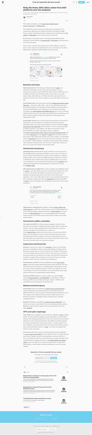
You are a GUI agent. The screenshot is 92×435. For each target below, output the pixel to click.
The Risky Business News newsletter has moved (37, 398)
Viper (46, 327)
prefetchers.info (58, 192)
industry (29, 232)
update (58, 88)
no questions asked (45, 40)
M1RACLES (50, 179)
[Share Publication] (76, 2)
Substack (40, 432)
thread (26, 181)
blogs (33, 232)
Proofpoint (31, 26)
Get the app (52, 429)
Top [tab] (24, 372)
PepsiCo (28, 133)
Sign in (88, 2)
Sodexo (50, 135)
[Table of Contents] (1, 217)
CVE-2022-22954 (44, 278)
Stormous (49, 247)
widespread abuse (35, 213)
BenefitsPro (32, 139)
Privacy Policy (55, 362)
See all (25, 407)
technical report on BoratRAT (53, 302)
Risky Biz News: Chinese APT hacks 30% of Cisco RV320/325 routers (37, 387)
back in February (56, 211)
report (61, 315)
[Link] (21, 85)
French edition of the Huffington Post (43, 111)
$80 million (33, 35)
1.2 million (61, 162)
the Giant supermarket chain (58, 133)
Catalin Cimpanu (29, 16)
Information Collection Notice (45, 362)
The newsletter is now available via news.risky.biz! (34, 400)
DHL (41, 133)
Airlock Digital (45, 24)
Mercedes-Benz (35, 133)
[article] (46, 379)
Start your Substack (42, 429)
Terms (50, 426)
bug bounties (54, 40)
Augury (27, 171)
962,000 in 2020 (30, 166)
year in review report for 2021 (33, 334)
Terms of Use (52, 360)
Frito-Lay (46, 133)
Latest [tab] (28, 372)
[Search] (74, 2)
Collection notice (56, 426)
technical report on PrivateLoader (54, 289)
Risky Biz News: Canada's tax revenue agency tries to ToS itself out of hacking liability (39, 376)
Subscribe (81, 2)
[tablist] (26, 372)
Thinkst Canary (41, 26)
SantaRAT (29, 308)
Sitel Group (33, 135)
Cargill (44, 135)
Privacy (47, 426)
